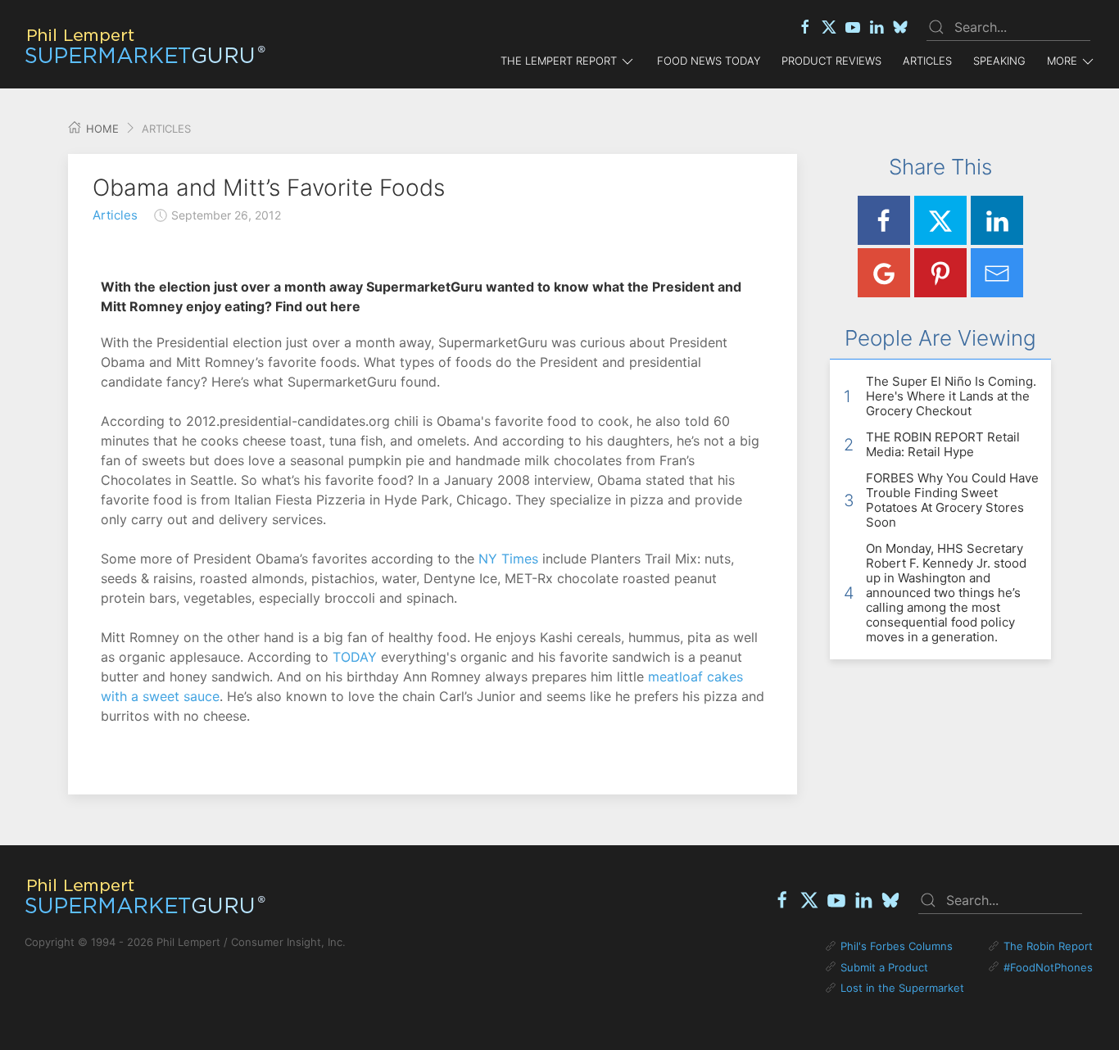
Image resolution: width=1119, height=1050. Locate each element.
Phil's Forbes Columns (896, 946)
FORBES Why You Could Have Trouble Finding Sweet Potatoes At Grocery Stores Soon (952, 500)
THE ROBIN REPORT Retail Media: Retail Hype (943, 444)
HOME (101, 128)
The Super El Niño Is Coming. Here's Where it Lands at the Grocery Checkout (951, 396)
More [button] (1062, 60)
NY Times (508, 558)
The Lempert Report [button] (559, 60)
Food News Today (708, 60)
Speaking (999, 60)
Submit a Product (884, 967)
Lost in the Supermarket (902, 987)
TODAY (355, 657)
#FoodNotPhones (1048, 967)
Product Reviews (831, 60)
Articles (927, 60)
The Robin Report (1048, 946)
